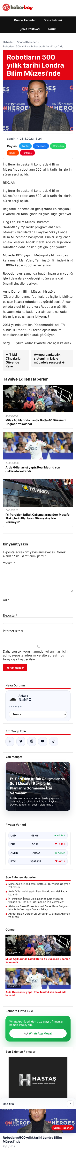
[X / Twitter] (20, 741)
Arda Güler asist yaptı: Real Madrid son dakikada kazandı (37, 893)
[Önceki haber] (56, 768)
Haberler (8, 42)
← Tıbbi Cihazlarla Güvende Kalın (13, 360)
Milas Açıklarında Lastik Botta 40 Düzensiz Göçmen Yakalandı (39, 885)
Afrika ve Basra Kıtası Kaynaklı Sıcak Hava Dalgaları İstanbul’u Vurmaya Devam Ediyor (38, 908)
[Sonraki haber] (64, 768)
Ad (6, 600)
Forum (52, 29)
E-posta (10, 615)
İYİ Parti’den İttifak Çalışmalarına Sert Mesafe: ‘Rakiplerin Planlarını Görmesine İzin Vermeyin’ (36, 900)
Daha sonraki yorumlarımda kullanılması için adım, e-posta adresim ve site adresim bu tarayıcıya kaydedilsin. (35, 655)
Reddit (12, 152)
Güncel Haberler (25, 20)
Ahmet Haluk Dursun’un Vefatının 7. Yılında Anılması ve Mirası (39, 915)
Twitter (25, 146)
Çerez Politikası (29, 29)
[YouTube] (42, 741)
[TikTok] (53, 741)
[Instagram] (31, 741)
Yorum (9, 563)
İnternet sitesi (13, 631)
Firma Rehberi (52, 20)
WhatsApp (58, 146)
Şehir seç (16, 706)
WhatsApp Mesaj (38, 1033)
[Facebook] (9, 741)
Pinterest (27, 152)
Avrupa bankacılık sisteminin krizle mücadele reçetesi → (49, 358)
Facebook (40, 146)
